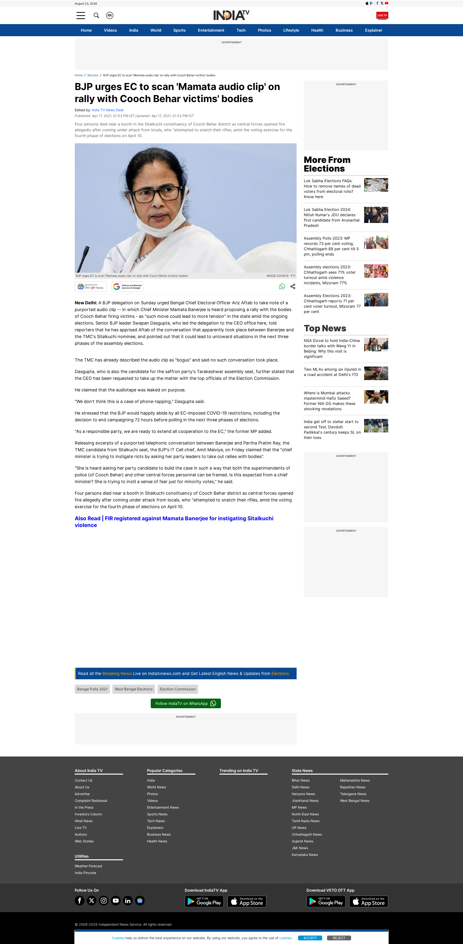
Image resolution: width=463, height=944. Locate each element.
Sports (179, 30)
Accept (310, 938)
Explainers (155, 828)
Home (86, 30)
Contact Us (83, 780)
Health (317, 30)
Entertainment (211, 30)
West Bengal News (354, 800)
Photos (264, 30)
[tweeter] (91, 900)
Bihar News (301, 780)
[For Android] (326, 901)
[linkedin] (128, 900)
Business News (159, 834)
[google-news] (140, 900)
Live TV (81, 828)
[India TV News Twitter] (382, 3)
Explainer (373, 30)
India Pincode (85, 873)
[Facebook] (79, 900)
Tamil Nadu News (306, 821)
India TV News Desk (108, 110)
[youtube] (116, 900)
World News (156, 787)
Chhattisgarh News (307, 834)
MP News (299, 807)
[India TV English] (231, 15)
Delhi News (300, 787)
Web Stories (84, 841)
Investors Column (88, 814)
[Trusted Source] (127, 286)
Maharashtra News (355, 780)
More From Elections (327, 164)
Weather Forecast (88, 866)
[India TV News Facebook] (377, 3)
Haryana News (303, 794)
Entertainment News (163, 807)
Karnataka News (305, 855)
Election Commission (178, 689)
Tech (241, 30)
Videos (110, 30)
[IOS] (367, 3)
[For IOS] (368, 901)
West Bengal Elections (134, 689)
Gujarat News (302, 841)
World (155, 30)
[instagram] (104, 900)
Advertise (82, 794)
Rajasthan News (352, 787)
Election (93, 75)
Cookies (118, 938)
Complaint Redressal (91, 800)
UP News (299, 828)
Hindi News (84, 821)
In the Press (84, 807)
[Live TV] (382, 15)
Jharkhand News (305, 800)
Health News (157, 841)
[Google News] (91, 286)
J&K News (300, 848)
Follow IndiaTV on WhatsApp (182, 703)
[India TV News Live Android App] (204, 901)
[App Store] (246, 901)
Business (344, 30)
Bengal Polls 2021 (92, 689)
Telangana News (353, 794)
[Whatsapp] (282, 287)
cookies (285, 938)
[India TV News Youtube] (386, 3)
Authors (81, 834)
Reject (339, 938)
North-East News (305, 814)
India (133, 30)
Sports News (157, 814)
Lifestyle (291, 30)
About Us (82, 787)
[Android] (371, 3)
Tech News (156, 821)
